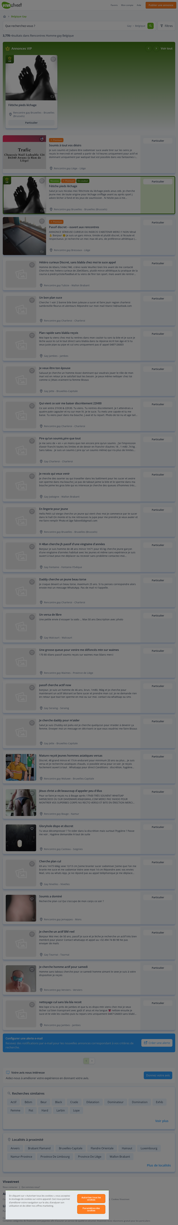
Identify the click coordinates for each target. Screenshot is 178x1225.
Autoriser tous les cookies (91, 1198)
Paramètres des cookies (91, 1209)
